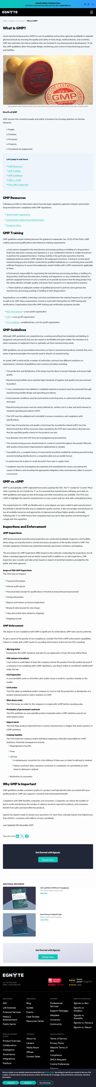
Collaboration (9, 1045)
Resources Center (35, 1020)
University (55, 1019)
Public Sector (9, 1023)
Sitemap (54, 1068)
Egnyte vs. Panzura (83, 1022)
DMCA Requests (58, 1059)
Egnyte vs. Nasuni (83, 1027)
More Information (45, 1083)
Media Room (32, 1047)
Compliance (56, 1054)
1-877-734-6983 (11, 982)
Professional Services (56, 1004)
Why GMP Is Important (18, 184)
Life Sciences (20, 21)
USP (8, 316)
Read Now (44, 893)
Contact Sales (33, 1056)
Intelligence (8, 1049)
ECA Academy (12, 322)
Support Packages (59, 1010)
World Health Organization (18, 214)
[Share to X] (22, 836)
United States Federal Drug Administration (25, 219)
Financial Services (12, 1011)
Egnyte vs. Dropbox (79, 1009)
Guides (11, 21)
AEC (5, 1003)
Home (5, 21)
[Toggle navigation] (91, 12)
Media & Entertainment (10, 1018)
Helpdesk (54, 1015)
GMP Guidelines (15, 175)
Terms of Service (58, 1038)
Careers (30, 1042)
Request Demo (48, 859)
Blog (28, 1003)
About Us (31, 1038)
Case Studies (32, 1016)
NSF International (14, 311)
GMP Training (14, 170)
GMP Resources (15, 166)
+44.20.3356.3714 (14, 984)
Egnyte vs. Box (81, 1003)
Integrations (9, 1058)
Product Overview (12, 1040)
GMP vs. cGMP (14, 180)
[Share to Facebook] (27, 836)
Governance (9, 1054)
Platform (7, 1063)
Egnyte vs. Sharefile (79, 1017)
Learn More (44, 919)
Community (56, 1023)
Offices (29, 1051)
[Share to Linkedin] (17, 836)
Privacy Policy (57, 1042)
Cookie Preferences (59, 1063)
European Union (13, 225)
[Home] (9, 13)
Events (29, 1011)
